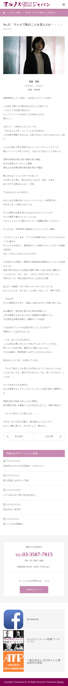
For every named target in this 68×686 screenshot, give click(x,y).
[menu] (63, 4)
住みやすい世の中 (12, 509)
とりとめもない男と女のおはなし (19, 495)
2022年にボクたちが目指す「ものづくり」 (24, 466)
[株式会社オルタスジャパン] (27, 4)
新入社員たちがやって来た (16, 480)
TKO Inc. (60, 682)
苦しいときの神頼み (13, 524)
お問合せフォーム (34, 589)
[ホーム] (4, 12)
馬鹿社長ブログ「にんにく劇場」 (23, 453)
